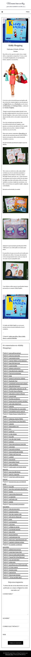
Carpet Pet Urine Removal (16, 557)
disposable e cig (14, 426)
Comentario (8, 594)
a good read (12, 396)
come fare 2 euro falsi (15, 552)
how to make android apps (17, 554)
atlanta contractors (14, 368)
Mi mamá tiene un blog (15, 3)
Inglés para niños (13, 336)
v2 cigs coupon (13, 567)
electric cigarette (14, 474)
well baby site (13, 499)
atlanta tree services (15, 549)
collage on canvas (14, 527)
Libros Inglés (21, 336)
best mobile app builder (16, 452)
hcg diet (11, 436)
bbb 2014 (12, 532)
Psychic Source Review (15, 391)
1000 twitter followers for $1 (17, 388)
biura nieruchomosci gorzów (17, 444)
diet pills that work (14, 386)
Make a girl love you (15, 454)
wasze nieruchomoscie (15, 494)
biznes (11, 491)
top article (12, 459)
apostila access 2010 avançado (18, 565)
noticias (11, 441)
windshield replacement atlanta (18, 383)
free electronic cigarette (16, 371)
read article (12, 572)
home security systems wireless (18, 401)
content (11, 457)
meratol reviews (14, 511)
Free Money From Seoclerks (17, 421)
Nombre (6, 618)
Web (4, 634)
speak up (11, 431)
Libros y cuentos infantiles (10, 338)
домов (11, 502)
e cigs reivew (13, 434)
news (10, 519)
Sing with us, (22, 133)
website (11, 406)
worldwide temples (14, 529)
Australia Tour (13, 381)
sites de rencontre (14, 509)
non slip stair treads (14, 439)
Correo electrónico (11, 626)
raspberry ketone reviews (16, 542)
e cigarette (12, 496)
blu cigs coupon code (15, 514)
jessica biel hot (13, 534)
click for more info (14, 355)
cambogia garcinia (14, 537)
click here (12, 446)
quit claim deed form (15, 404)
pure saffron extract (15, 353)
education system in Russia (17, 393)
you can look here (14, 559)
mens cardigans (13, 464)
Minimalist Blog (9, 654)
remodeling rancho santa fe (17, 411)
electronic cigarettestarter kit (18, 539)
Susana (16, 51)
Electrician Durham (14, 575)
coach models (13, 365)
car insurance (13, 522)
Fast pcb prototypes (15, 373)
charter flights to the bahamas (18, 360)
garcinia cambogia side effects (18, 489)
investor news (13, 570)
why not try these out (15, 517)
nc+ (10, 429)
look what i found (14, 462)
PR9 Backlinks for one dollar (17, 409)
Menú (27, 12)
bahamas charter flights (16, 419)
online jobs (12, 562)
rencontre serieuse (14, 449)
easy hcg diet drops (14, 472)
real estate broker (14, 358)
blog (10, 376)
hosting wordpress (14, 399)
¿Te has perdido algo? (15, 577)
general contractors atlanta (17, 378)
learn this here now (14, 363)
